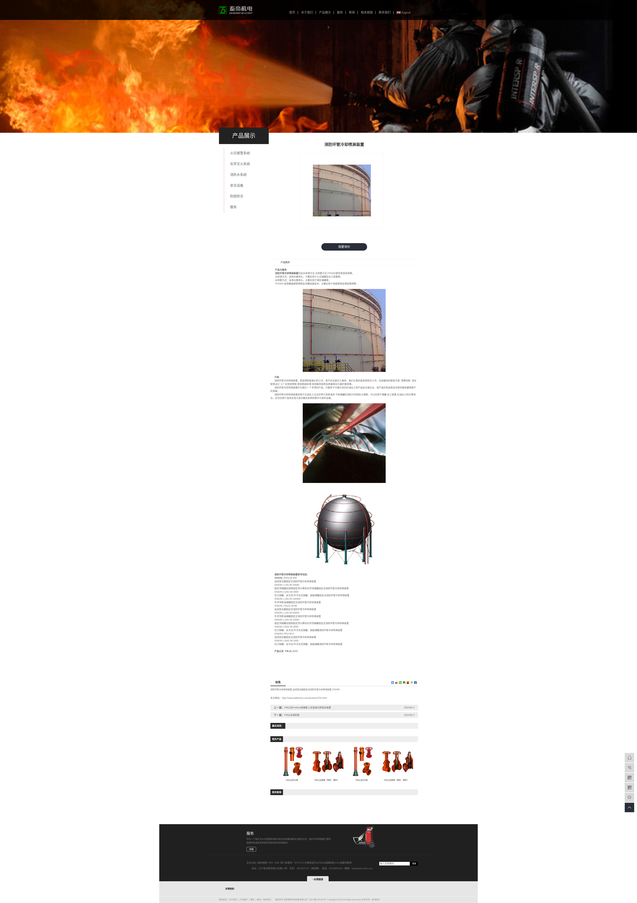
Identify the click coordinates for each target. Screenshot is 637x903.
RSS (271, 863)
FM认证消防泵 (291, 715)
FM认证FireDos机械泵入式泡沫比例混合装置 (307, 707)
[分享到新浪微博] (396, 682)
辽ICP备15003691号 (317, 900)
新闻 (352, 12)
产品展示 (325, 12)
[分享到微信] (400, 682)
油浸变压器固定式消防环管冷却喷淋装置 (312, 689)
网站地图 (262, 863)
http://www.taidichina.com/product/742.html (304, 698)
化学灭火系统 (240, 164)
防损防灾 (236, 196)
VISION (336, 689)
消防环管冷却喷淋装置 (281, 689)
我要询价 (344, 246)
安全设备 (236, 185)
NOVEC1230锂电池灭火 (306, 863)
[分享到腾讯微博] (411, 682)
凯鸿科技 (376, 900)
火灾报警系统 (240, 153)
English (406, 12)
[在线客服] (629, 757)
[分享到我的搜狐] (408, 682)
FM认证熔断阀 (325, 863)
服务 (340, 12)
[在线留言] (629, 797)
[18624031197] (629, 767)
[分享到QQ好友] (404, 682)
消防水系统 (238, 175)
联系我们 (385, 12)
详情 (251, 849)
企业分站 (251, 863)
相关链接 (367, 12)
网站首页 (223, 900)
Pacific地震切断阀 (342, 863)
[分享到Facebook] (415, 682)
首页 (292, 12)
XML (277, 863)
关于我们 (307, 12)
